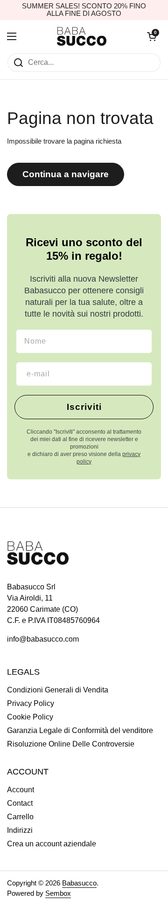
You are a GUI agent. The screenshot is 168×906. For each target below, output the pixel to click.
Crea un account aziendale (51, 844)
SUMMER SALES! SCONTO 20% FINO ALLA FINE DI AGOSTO (84, 9)
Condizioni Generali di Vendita (57, 690)
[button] (151, 36)
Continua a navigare (65, 174)
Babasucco (79, 883)
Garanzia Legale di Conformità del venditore (80, 730)
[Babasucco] (82, 36)
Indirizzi (20, 830)
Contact (20, 803)
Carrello (20, 817)
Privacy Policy (30, 703)
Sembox (58, 893)
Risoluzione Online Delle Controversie (70, 744)
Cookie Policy (30, 717)
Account (20, 790)
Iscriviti (84, 407)
